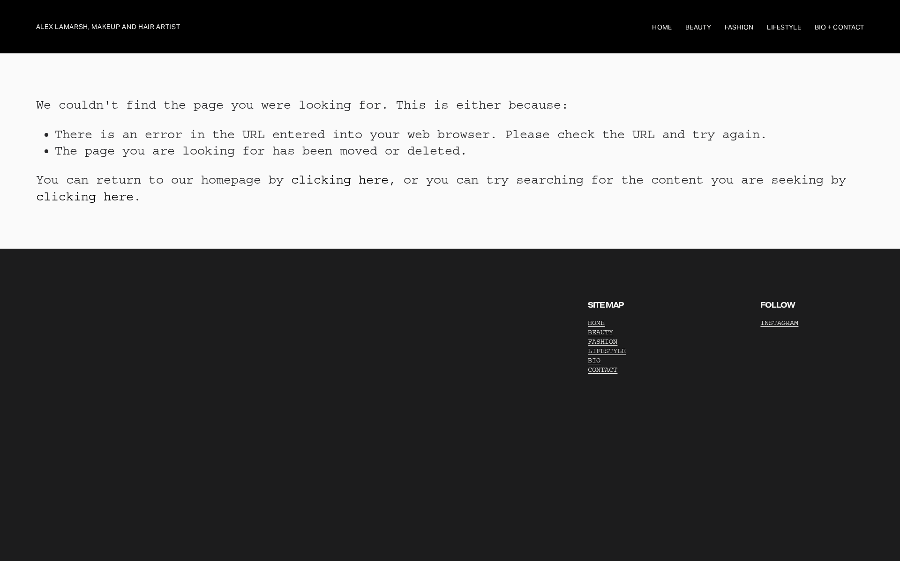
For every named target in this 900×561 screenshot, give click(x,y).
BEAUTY (600, 332)
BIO (594, 360)
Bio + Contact (839, 27)
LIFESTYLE (607, 351)
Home (662, 27)
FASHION (602, 342)
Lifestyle (784, 27)
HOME (596, 323)
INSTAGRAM (779, 323)
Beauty (698, 27)
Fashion (739, 27)
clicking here (340, 180)
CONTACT (602, 370)
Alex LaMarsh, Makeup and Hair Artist (108, 26)
